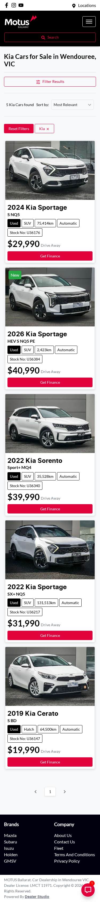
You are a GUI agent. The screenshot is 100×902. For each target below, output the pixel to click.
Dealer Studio (37, 897)
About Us (63, 835)
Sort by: (42, 105)
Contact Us (64, 841)
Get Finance (50, 256)
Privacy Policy (67, 860)
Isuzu (9, 848)
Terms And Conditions (74, 854)
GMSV (10, 860)
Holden (11, 854)
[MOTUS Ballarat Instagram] (14, 5)
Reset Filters (19, 128)
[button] (89, 21)
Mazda (10, 835)
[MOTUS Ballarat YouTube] (22, 5)
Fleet (58, 848)
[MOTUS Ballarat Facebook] (7, 5)
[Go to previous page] (35, 791)
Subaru (10, 841)
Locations (87, 5)
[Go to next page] (64, 791)
